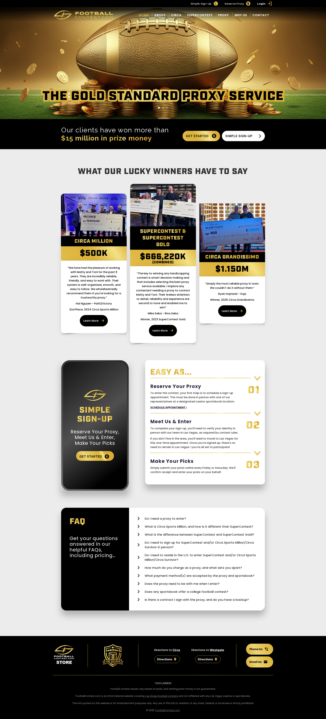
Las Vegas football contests (161, 696)
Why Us (240, 15)
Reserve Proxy (234, 3)
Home (144, 15)
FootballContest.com (167, 710)
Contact (260, 15)
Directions (164, 659)
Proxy (223, 15)
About (160, 15)
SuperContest (200, 15)
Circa (176, 15)
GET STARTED (198, 136)
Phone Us (255, 649)
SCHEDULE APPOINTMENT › (168, 407)
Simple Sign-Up (201, 3)
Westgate (217, 650)
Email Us (255, 662)
